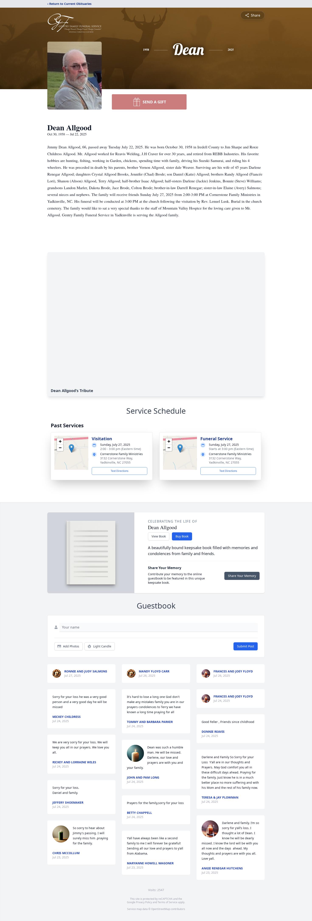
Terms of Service (167, 902)
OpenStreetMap (160, 909)
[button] (71, 448)
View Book (159, 536)
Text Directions (119, 471)
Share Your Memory (242, 576)
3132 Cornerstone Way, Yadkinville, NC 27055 (116, 460)
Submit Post (245, 646)
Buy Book (182, 536)
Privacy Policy (144, 902)
